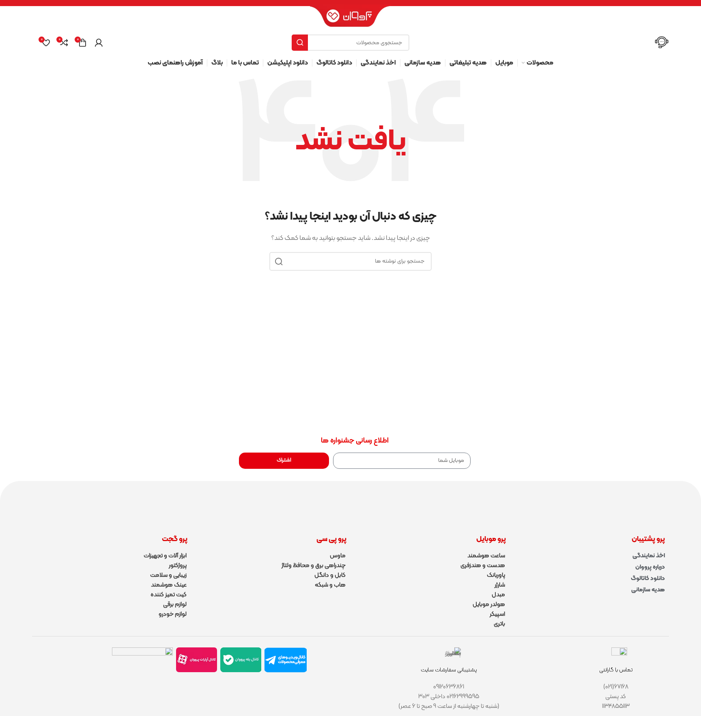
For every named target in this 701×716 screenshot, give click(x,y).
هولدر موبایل (489, 604)
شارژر (500, 585)
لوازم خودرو (173, 614)
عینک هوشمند (169, 585)
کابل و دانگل (330, 575)
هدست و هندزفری (482, 565)
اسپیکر (497, 614)
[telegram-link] (285, 660)
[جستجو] (300, 43)
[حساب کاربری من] (98, 43)
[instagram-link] (142, 665)
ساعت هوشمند (486, 556)
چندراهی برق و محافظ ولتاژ (314, 565)
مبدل (498, 595)
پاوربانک (496, 575)
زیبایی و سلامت (168, 575)
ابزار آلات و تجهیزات (165, 556)
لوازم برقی (175, 604)
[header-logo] (350, 19)
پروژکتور (178, 565)
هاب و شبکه (330, 585)
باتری (499, 624)
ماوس (338, 556)
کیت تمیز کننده (169, 595)
